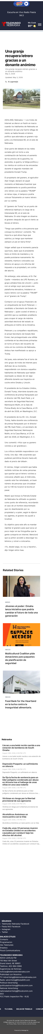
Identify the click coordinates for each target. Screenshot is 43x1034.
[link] (21, 752)
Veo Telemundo (6, 945)
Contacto (4, 939)
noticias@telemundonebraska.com (15, 971)
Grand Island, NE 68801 (10, 963)
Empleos (3, 948)
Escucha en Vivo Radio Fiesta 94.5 (21, 14)
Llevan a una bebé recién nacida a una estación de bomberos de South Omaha (21, 747)
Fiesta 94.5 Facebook (11, 926)
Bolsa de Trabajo (24, 1009)
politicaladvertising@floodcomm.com (16, 985)
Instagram (6, 929)
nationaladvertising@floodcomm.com (16, 991)
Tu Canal (9, 1009)
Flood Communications (10, 950)
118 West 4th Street (8, 960)
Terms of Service (22, 1024)
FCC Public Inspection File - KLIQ (14, 996)
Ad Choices (33, 1024)
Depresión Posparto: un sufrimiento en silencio (20, 765)
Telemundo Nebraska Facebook (15, 924)
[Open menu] (39, 24)
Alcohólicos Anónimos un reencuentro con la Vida (15, 815)
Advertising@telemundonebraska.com (19, 977)
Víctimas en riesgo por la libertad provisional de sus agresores (18, 799)
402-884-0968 (15, 966)
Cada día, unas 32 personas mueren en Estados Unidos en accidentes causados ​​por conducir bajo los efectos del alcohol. (20, 831)
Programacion (6, 942)
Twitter (5, 932)
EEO (2, 994)
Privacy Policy (13, 1024)
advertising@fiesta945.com (18, 980)
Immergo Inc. (25, 1030)
